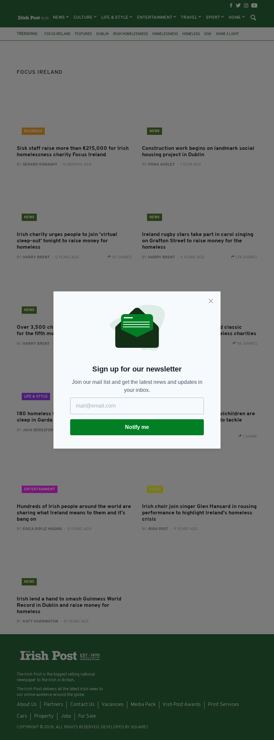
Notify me (137, 427)
